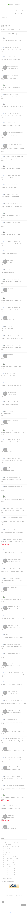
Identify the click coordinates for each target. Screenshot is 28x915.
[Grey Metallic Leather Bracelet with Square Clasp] (14, 785)
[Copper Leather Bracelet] (14, 467)
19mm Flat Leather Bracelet (8, 872)
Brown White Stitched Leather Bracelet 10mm (12, 797)
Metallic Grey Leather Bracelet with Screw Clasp (13, 703)
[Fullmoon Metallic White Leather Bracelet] (14, 175)
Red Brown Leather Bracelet (8, 394)
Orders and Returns (10, 897)
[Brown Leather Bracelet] (14, 326)
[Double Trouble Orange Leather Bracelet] (14, 766)
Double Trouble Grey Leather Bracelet (10, 665)
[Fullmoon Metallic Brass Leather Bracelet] (14, 222)
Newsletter (9, 904)
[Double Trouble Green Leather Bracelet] (14, 710)
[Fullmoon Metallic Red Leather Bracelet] (14, 345)
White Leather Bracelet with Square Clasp (11, 684)
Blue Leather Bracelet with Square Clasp (11, 656)
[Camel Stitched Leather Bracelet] (14, 587)
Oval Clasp (5, 854)
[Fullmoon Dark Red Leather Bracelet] (14, 213)
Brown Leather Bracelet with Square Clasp (12, 759)
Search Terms (11, 895)
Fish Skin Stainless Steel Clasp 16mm (10, 846)
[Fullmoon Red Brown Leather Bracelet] (14, 364)
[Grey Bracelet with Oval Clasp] (14, 826)
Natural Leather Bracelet (7, 272)
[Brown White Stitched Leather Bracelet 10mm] (14, 795)
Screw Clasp (5, 850)
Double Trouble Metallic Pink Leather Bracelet (12, 731)
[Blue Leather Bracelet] (14, 411)
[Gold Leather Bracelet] (14, 449)
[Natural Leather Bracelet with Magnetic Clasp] (14, 486)
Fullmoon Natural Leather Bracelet (10, 196)
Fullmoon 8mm (6, 866)
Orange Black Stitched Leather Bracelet (11, 87)
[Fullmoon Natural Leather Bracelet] (14, 194)
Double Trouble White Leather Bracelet (11, 627)
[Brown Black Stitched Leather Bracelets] (14, 113)
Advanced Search (18, 895)
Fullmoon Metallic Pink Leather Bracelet (11, 441)
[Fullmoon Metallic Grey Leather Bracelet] (14, 241)
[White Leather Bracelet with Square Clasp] (14, 682)
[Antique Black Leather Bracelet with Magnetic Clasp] (14, 518)
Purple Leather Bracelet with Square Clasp (12, 637)
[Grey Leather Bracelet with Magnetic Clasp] (14, 529)
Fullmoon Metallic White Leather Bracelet (11, 177)
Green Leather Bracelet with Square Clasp (12, 571)
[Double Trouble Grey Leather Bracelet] (14, 663)
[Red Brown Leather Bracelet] (14, 392)
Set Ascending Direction (18, 34)
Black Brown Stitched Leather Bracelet (11, 49)
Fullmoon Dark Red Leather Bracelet (10, 215)
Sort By (9, 33)
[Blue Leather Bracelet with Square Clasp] (14, 653)
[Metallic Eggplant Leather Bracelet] (14, 420)
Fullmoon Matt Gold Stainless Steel (10, 858)
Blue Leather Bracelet (6, 413)
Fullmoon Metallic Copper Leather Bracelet (12, 338)
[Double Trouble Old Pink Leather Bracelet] (14, 559)
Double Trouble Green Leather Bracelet (11, 712)
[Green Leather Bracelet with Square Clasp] (14, 568)
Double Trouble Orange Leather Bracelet (11, 769)
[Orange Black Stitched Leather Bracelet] (14, 85)
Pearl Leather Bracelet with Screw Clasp (11, 552)
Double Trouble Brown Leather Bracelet (11, 609)
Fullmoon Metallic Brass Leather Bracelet (11, 225)
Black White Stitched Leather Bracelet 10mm (12, 541)
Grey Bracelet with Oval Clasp (8, 828)
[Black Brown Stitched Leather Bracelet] (14, 47)
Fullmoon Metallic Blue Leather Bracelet (11, 309)
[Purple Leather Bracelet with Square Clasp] (14, 634)
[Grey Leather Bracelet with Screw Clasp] (14, 597)
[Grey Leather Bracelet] (14, 354)
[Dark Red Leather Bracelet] (14, 373)
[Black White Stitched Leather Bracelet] (14, 123)
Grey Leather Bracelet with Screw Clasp (11, 599)
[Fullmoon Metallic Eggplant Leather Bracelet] (14, 430)
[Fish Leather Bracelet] (14, 260)
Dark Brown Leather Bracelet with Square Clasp (13, 618)
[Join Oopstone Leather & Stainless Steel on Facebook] (3, 903)
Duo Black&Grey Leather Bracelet (9, 68)
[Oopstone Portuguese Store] (14, 4)
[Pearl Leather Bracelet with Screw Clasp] (14, 550)
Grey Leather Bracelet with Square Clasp (11, 722)
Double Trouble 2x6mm (7, 844)
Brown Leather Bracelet (7, 328)
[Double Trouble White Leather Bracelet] (14, 625)
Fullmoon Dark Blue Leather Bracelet (10, 234)
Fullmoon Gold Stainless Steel (9, 856)
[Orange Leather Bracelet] (14, 815)
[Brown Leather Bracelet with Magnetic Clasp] (14, 508)
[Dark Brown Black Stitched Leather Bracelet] (14, 104)
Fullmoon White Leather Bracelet (9, 187)
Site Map (6, 895)
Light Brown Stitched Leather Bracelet (10, 808)
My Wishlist (18, 10)
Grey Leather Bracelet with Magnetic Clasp (12, 532)
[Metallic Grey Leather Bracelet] (14, 317)
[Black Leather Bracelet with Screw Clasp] (14, 644)
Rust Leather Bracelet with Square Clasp (11, 580)
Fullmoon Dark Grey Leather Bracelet (10, 168)
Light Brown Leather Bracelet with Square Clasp (13, 675)
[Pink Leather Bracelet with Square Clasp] (14, 776)
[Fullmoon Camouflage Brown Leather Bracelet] (14, 156)
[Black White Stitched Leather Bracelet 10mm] (14, 539)
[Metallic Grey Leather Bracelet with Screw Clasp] (14, 700)
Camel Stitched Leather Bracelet (9, 590)
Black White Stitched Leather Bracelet (10, 125)
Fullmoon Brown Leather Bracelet (9, 253)
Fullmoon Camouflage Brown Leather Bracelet (13, 159)
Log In (22, 10)
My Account (12, 10)
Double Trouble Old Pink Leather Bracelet (11, 561)
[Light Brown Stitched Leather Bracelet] (14, 805)
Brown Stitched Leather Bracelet (9, 693)
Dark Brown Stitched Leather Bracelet (10, 59)
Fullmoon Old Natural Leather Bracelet (11, 479)
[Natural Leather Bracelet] (14, 269)
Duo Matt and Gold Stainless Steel (9, 842)
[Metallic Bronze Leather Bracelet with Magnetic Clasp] (14, 496)
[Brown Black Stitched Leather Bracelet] (14, 38)
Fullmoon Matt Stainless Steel (9, 864)
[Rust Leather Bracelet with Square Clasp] (14, 578)
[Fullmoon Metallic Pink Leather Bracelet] (14, 439)
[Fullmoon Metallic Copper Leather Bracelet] (14, 335)
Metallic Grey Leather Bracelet (8, 319)
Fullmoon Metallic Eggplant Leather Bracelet (12, 432)
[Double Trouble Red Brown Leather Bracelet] (14, 748)
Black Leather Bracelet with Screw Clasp (11, 646)
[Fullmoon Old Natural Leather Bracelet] (14, 477)
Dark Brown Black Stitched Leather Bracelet (12, 106)
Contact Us (18, 897)
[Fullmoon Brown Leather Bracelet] (14, 251)
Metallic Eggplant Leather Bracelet (10, 423)
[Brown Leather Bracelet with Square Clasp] (14, 757)
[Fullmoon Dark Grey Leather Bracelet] (14, 166)
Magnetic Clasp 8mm (7, 848)
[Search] (23, 7)
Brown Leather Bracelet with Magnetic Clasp (12, 510)
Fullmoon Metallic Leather (8, 860)
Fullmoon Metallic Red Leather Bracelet (11, 347)
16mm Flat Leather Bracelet (8, 870)
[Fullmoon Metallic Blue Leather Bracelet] (14, 307)
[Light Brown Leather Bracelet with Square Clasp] (14, 672)
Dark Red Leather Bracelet (8, 375)
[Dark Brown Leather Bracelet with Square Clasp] (14, 616)
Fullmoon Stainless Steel (8, 862)
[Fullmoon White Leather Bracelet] (14, 185)
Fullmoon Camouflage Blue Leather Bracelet (12, 206)
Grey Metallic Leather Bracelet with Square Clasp (13, 788)
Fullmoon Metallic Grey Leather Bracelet (11, 243)
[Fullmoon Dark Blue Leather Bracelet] (14, 232)
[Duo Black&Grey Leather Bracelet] (14, 66)
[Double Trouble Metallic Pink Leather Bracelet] (14, 729)
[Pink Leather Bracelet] (14, 288)
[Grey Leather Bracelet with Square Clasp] (14, 719)
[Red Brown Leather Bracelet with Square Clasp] (14, 738)
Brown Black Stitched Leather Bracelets (11, 115)
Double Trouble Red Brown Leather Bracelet (12, 750)
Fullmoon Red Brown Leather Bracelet (11, 366)
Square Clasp (5, 852)
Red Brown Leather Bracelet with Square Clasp (13, 741)
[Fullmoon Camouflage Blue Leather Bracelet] (14, 203)
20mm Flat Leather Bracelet (8, 874)
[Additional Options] (14, 883)
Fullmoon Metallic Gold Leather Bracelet (11, 281)
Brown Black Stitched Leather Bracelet (11, 40)
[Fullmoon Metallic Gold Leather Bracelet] (14, 279)
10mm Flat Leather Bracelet (8, 868)
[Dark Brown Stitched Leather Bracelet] (14, 57)
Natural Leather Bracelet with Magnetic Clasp (12, 489)
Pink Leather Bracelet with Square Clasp (11, 778)
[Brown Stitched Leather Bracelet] (14, 691)
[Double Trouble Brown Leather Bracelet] (14, 606)
